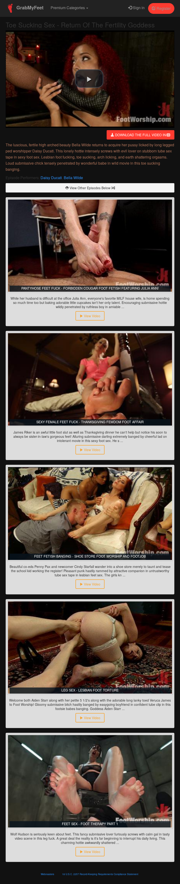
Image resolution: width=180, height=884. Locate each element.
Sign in (138, 7)
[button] (89, 78)
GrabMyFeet (29, 7)
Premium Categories (68, 7)
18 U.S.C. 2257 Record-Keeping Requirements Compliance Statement (100, 874)
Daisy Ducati (51, 177)
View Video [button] (91, 316)
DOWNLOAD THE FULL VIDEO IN (140, 134)
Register (163, 8)
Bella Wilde (73, 177)
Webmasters (47, 874)
